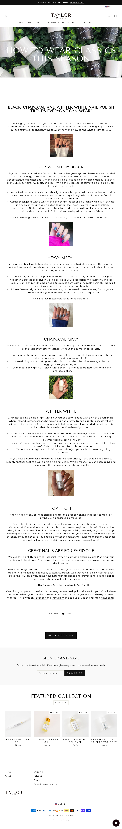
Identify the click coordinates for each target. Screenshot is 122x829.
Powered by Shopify (61, 820)
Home (8, 772)
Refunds (38, 776)
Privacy (37, 780)
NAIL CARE (34, 23)
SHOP (21, 23)
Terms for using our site (45, 784)
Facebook (40, 597)
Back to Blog (63, 635)
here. (15, 594)
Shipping (38, 772)
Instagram (58, 597)
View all (61, 703)
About (8, 776)
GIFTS (100, 23)
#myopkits (107, 597)
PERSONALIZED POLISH (59, 23)
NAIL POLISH (85, 23)
